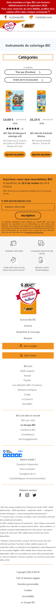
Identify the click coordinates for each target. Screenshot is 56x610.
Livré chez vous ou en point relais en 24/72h (14, 268)
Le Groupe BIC (16, 17)
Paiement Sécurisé (14, 251)
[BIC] (28, 25)
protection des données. (35, 232)
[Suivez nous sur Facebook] (20, 495)
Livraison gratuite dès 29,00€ (42, 252)
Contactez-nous (44, 17)
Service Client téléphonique (42, 268)
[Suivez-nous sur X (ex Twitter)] (34, 495)
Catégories (28, 57)
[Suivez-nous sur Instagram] (27, 495)
